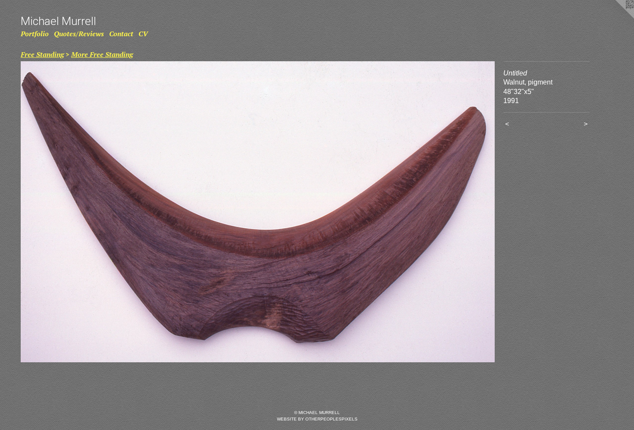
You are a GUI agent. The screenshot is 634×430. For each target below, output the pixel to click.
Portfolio (35, 33)
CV (143, 33)
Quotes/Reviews (79, 33)
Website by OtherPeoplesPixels (317, 419)
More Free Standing (102, 54)
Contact (121, 33)
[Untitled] (258, 211)
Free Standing (42, 54)
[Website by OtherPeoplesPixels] (616, 17)
